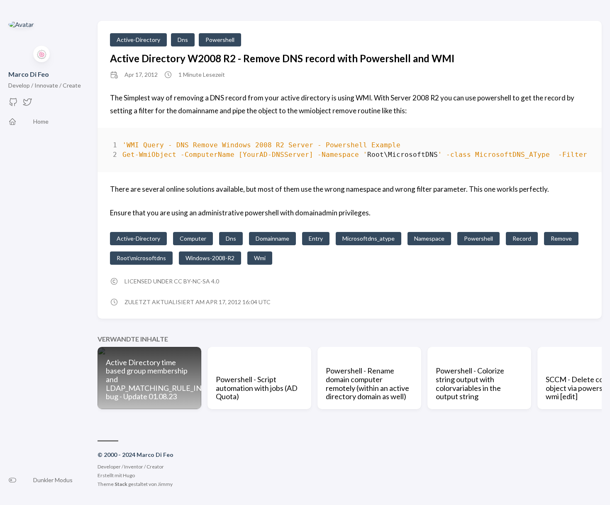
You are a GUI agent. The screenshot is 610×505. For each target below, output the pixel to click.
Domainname (272, 238)
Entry (316, 238)
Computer (193, 238)
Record (521, 238)
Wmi (260, 257)
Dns (183, 39)
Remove (561, 238)
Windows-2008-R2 (209, 257)
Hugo (129, 475)
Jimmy (165, 484)
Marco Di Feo (28, 74)
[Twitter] (27, 104)
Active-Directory (138, 39)
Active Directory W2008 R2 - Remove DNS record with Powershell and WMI (282, 58)
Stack (121, 484)
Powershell (219, 39)
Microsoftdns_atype (368, 238)
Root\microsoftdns (141, 257)
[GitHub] (13, 104)
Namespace (429, 238)
